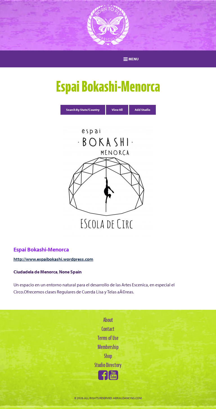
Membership (108, 347)
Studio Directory (108, 365)
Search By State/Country (83, 110)
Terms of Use (108, 338)
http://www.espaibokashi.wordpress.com (53, 259)
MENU (133, 59)
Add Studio (142, 110)
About (108, 320)
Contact (108, 329)
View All (117, 110)
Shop (108, 356)
